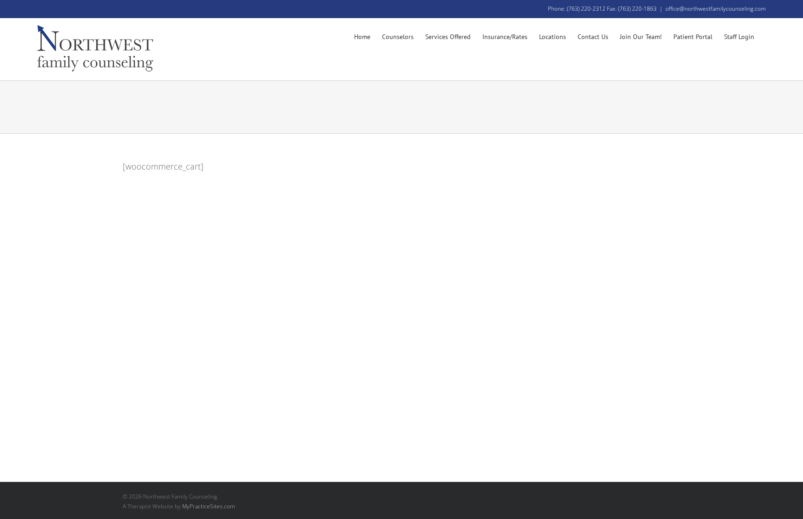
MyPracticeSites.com (208, 506)
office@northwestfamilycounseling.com (715, 9)
